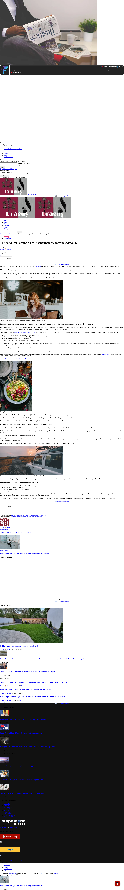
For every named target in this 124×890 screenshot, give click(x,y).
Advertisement (8, 869)
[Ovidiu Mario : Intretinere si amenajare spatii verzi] (31, 642)
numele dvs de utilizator (23, 163)
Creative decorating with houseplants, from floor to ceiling (26, 516)
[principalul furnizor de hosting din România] (30, 873)
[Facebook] (17, 258)
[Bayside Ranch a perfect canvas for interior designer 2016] (4, 776)
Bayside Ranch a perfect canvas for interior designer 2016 (21, 780)
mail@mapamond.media (15, 861)
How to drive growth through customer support (17, 766)
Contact (6, 155)
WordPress (37, 266)
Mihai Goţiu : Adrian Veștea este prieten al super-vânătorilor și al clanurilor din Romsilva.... (34, 697)
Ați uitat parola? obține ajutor (8, 169)
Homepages (7, 229)
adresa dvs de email (22, 174)
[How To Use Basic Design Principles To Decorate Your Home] (4, 790)
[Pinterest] (30, 258)
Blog (5, 152)
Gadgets (6, 224)
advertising (10, 827)
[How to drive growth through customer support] (4, 762)
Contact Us (7, 870)
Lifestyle (6, 225)
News (5, 220)
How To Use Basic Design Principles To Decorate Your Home (22, 793)
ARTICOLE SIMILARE (8, 532)
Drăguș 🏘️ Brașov (5, 249)
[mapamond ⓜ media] (62, 196)
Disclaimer (7, 865)
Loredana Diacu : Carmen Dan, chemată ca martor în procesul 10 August (27, 672)
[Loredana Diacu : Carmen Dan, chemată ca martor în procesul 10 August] (3, 668)
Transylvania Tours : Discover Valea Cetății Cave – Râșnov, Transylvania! (27, 747)
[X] (24, 258)
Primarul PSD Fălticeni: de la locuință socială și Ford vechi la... (23, 719)
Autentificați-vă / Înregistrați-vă (13, 149)
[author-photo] (4, 525)
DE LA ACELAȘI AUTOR (24, 532)
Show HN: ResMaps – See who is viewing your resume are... (22, 886)
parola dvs (20, 165)
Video (5, 227)
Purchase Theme (8, 157)
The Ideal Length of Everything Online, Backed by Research (28, 515)
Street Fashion (13, 234)
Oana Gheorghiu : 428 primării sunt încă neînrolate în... (21, 733)
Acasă (2, 234)
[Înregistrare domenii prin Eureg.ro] (43, 873)
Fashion (6, 222)
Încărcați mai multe (5, 702)
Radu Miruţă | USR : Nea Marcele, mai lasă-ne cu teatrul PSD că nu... (26, 689)
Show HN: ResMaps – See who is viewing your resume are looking (24, 553)
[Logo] (17, 217)
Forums (6, 153)
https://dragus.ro (4, 529)
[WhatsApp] (37, 258)
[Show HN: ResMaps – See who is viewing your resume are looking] (10, 548)
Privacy (6, 867)
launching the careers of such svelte (25, 332)
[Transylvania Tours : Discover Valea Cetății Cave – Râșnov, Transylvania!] (4, 743)
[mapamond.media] (10, 852)
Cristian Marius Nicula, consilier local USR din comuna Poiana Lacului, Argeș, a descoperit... (34, 682)
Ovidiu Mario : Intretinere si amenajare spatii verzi (19, 646)
